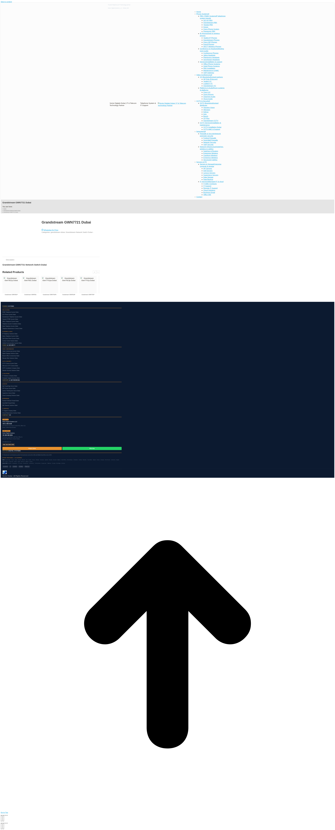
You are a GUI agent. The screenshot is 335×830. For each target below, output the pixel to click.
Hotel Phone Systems (211, 66)
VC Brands (211, 77)
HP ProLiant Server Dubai (8, 388)
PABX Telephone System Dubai (10, 312)
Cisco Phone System (211, 29)
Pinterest (27, 466)
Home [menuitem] (198, 12)
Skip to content (6, 2)
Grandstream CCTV (210, 121)
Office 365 (207, 195)
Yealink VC (207, 81)
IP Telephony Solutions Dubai (9, 333)
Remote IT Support (210, 188)
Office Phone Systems (211, 64)
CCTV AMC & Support (211, 129)
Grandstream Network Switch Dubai (79, 232)
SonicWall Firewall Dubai (8, 403)
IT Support (207, 186)
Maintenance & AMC (211, 70)
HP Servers (207, 168)
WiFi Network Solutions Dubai (9, 405)
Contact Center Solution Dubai (10, 340)
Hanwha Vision (209, 107)
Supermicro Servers (210, 175)
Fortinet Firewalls (209, 138)
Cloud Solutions (209, 190)
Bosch (205, 116)
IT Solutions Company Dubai (9, 375)
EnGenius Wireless (210, 158)
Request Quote (32, 448)
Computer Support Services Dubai (11, 378)
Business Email (209, 192)
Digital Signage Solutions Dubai (10, 353)
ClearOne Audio (209, 97)
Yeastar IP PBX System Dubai (10, 319)
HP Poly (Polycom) (210, 79)
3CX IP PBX (208, 20)
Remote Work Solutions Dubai (10, 358)
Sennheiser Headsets (211, 60)
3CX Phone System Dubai (9, 314)
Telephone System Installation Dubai (11, 323)
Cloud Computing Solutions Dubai (10, 395)
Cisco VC (206, 92)
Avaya (205, 27)
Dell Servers (208, 171)
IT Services (212, 182)
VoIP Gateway (208, 73)
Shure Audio (208, 99)
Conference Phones (210, 53)
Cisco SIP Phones (210, 42)
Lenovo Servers (209, 173)
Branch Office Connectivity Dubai (10, 355)
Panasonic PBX (209, 31)
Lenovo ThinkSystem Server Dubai (11, 390)
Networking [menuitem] (201, 131)
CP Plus (206, 118)
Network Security (209, 142)
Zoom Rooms (208, 94)
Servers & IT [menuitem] (201, 162)
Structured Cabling (210, 160)
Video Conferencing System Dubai (11, 351)
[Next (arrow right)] (3, 818)
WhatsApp (92, 448)
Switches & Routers (210, 151)
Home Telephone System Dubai (10, 336)
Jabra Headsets (209, 55)
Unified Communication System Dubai (12, 343)
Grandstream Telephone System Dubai (12, 317)
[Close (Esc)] (7, 815)
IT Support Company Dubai (9, 410)
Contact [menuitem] (199, 197)
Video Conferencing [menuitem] (204, 75)
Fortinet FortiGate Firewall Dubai (10, 400)
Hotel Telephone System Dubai (10, 326)
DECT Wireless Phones (212, 46)
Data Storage (208, 177)
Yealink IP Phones (210, 38)
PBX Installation (209, 68)
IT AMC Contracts (210, 184)
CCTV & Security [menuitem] (203, 101)
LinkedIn (15, 466)
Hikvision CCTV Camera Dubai (10, 365)
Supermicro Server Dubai (8, 393)
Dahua (205, 112)
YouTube (21, 466)
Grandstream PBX (210, 23)
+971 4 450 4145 (7, 423)
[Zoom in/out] (1, 815)
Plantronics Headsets (211, 57)
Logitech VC (208, 84)
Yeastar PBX (208, 25)
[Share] (5, 815)
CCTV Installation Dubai (212, 127)
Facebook (5, 466)
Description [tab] (10, 260)
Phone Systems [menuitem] (202, 14)
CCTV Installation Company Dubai (11, 368)
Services (211, 62)
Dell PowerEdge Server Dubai (9, 386)
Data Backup (208, 179)
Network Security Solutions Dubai (10, 370)
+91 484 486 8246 (7, 435)
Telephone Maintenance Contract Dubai (12, 328)
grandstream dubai (58, 232)
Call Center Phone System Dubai (10, 338)
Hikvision (206, 110)
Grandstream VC (209, 86)
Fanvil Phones (208, 44)
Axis (205, 114)
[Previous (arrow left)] (1, 818)
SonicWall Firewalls (210, 140)
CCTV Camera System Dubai (9, 363)
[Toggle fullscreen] (3, 815)
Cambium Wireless (210, 155)
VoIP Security (208, 145)
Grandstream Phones (211, 40)
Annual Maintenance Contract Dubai (11, 413)
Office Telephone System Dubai (10, 321)
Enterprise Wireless (210, 153)
